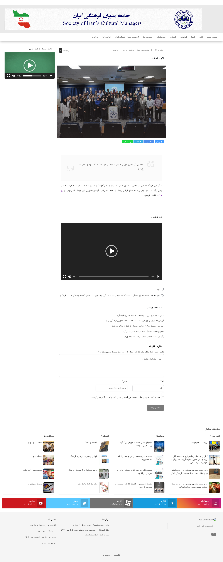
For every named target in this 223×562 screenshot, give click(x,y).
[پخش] (158, 276)
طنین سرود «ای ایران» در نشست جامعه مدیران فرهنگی (140, 315)
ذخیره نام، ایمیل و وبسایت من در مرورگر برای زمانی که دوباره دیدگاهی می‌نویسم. (125, 397)
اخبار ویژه (215, 436)
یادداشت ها (48, 436)
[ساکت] (69, 276)
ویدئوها (116, 50)
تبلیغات (117, 555)
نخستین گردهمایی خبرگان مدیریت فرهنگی (76, 295)
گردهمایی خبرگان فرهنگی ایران (136, 50)
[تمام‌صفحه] (64, 276)
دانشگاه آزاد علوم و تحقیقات (119, 295)
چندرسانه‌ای (159, 50)
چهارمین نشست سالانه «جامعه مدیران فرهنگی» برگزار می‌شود (138, 326)
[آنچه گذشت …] (111, 101)
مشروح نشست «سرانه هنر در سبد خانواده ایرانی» (143, 331)
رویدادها (160, 436)
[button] (111, 251)
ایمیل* (124, 381)
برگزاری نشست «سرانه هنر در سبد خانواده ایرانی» (143, 336)
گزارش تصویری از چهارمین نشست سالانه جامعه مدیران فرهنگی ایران (135, 320)
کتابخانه (105, 436)
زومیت (157, 289)
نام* (162, 381)
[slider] (114, 276)
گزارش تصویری (100, 295)
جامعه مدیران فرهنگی (140, 295)
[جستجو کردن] (213, 534)
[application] (111, 251)
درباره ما (106, 555)
